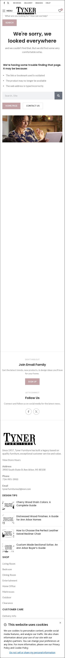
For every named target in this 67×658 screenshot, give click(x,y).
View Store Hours (11, 460)
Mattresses (8, 591)
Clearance (7, 603)
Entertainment (9, 580)
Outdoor (6, 597)
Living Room (8, 563)
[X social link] (8, 3)
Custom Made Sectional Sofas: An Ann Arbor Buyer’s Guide (37, 546)
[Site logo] (26, 10)
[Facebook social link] (4, 3)
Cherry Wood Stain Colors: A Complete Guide (33, 503)
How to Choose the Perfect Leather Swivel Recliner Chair (37, 532)
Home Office (8, 586)
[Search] (58, 96)
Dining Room (9, 574)
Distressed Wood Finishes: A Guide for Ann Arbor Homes (37, 518)
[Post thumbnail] (8, 505)
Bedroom (7, 569)
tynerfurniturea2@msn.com (16, 489)
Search (9, 22)
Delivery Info (9, 615)
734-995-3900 (10, 479)
